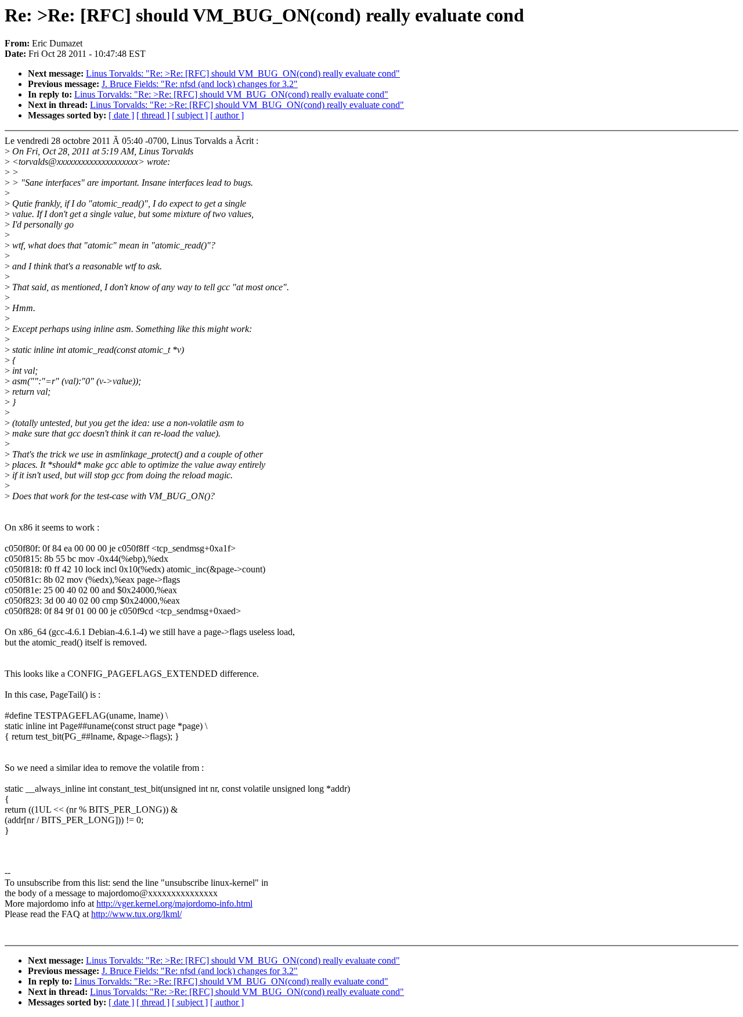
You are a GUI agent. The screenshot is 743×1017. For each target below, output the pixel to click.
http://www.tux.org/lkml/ (136, 914)
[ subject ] (190, 115)
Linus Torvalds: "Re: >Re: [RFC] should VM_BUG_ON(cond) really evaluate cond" (243, 73)
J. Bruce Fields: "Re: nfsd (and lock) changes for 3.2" (200, 84)
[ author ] (227, 115)
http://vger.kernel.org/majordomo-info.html (174, 903)
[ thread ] (152, 115)
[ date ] (121, 115)
